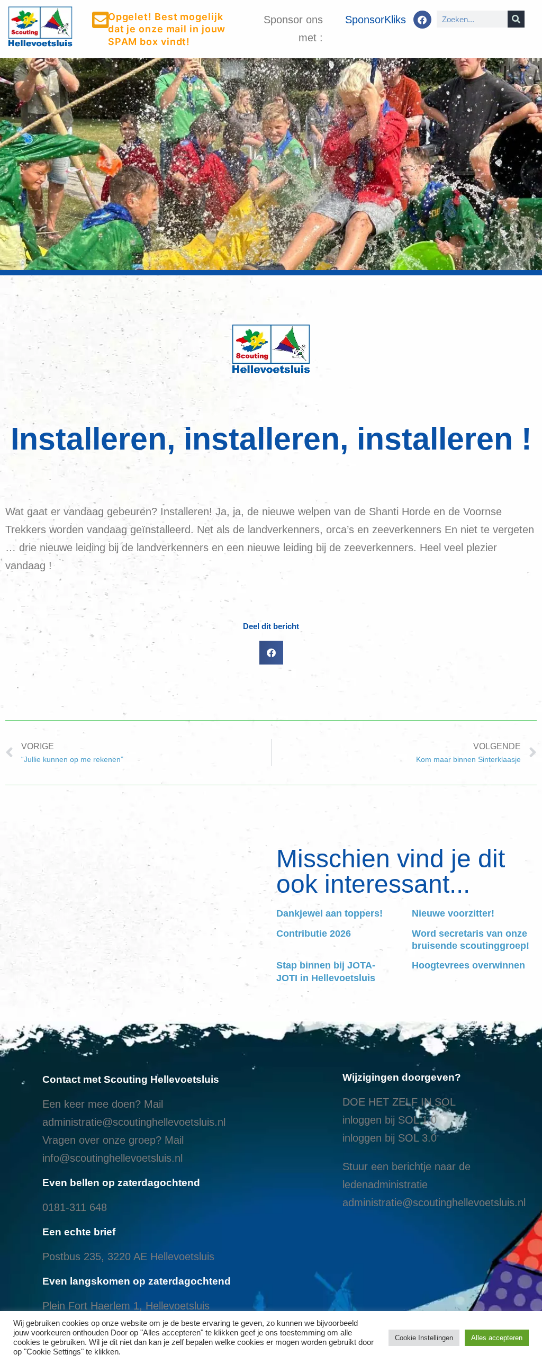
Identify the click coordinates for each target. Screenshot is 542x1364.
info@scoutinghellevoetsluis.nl (112, 1158)
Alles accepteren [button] (496, 1338)
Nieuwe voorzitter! (453, 913)
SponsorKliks (375, 19)
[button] (271, 653)
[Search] (516, 19)
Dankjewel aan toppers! (329, 913)
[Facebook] (422, 20)
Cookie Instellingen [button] (424, 1338)
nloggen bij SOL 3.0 (391, 1138)
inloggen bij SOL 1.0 (389, 1120)
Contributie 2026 (313, 933)
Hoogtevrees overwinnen (468, 965)
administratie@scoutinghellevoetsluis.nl (133, 1122)
